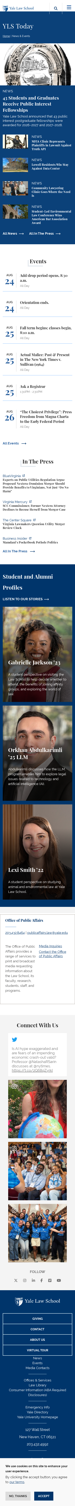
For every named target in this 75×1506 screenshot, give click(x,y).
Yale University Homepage (37, 1417)
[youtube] (59, 1280)
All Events (11, 443)
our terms (16, 1482)
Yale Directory (37, 1412)
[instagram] (24, 1280)
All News (10, 233)
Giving (37, 1318)
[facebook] (41, 1280)
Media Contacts (38, 1368)
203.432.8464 (15, 933)
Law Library (37, 1385)
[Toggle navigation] (69, 7)
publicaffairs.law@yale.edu (47, 933)
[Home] (19, 9)
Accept (44, 1496)
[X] (16, 1280)
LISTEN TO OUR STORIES (23, 599)
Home (6, 36)
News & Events (21, 36)
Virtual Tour (37, 1350)
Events (37, 1363)
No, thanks (18, 1496)
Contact (37, 1329)
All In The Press (41, 233)
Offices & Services (37, 1380)
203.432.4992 (37, 1444)
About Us (37, 1340)
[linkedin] (33, 1280)
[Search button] (55, 13)
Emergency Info (37, 1407)
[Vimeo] (50, 1280)
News (37, 1358)
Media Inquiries (50, 946)
